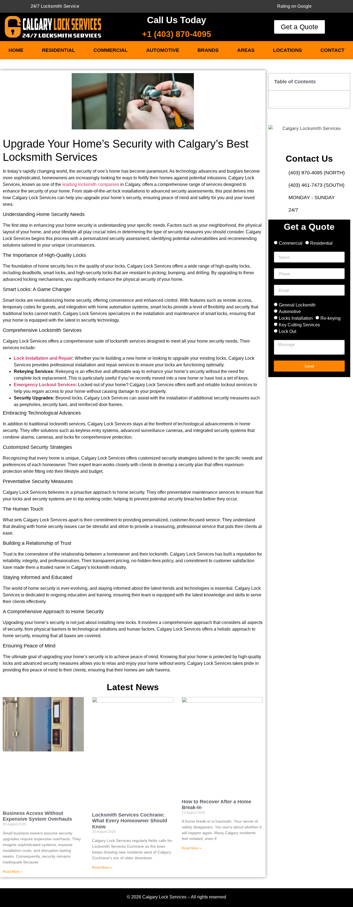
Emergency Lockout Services (45, 384)
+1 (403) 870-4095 (176, 34)
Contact (332, 50)
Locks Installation (296, 318)
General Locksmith (297, 305)
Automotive (162, 50)
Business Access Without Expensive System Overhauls (37, 816)
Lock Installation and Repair (43, 358)
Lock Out (287, 331)
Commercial (110, 50)
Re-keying (330, 318)
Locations (287, 50)
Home (16, 50)
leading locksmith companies (90, 184)
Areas (246, 50)
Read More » (12, 872)
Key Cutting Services (299, 324)
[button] (342, 81)
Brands (208, 50)
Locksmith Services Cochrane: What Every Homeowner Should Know (129, 820)
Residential (58, 50)
